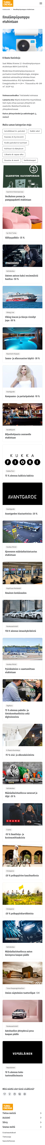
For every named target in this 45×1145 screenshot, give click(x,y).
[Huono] (25, 1094)
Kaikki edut (35, 131)
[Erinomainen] (5, 1094)
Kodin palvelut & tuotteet (15, 143)
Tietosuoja (7, 1136)
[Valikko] (40, 3)
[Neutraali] (15, 1094)
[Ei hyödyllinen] (20, 1094)
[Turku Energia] (8, 3)
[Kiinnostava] (10, 1094)
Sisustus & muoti (11, 160)
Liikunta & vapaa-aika (13, 154)
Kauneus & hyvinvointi (14, 137)
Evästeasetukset (9, 1132)
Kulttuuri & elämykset (13, 148)
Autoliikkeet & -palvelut (14, 131)
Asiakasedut (6, 9)
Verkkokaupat (30, 160)
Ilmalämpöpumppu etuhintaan (23, 9)
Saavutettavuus (9, 1141)
